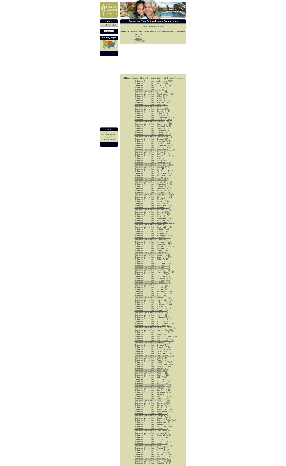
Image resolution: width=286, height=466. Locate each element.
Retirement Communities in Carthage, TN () (152, 111)
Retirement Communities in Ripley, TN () (151, 377)
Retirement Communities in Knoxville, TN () (153, 257)
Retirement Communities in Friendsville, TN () (153, 182)
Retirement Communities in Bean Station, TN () (154, 94)
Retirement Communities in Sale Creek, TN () (153, 390)
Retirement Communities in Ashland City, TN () (153, 85)
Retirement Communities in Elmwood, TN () (152, 167)
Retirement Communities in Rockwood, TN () (153, 384)
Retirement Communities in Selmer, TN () (151, 394)
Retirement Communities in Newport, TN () (152, 345)
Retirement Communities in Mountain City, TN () (154, 330)
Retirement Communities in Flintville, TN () (152, 178)
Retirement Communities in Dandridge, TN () (153, 148)
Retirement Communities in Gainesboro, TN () (153, 184)
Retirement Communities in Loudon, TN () (151, 285)
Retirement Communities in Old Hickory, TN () (153, 354)
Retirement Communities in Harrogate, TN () (152, 214)
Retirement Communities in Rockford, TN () (152, 381)
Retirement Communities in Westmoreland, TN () (154, 457)
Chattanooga (140, 41)
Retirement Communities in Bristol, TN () (151, 107)
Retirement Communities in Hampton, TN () (152, 208)
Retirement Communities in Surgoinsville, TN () (154, 424)
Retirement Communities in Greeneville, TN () (153, 205)
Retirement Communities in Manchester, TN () (153, 293)
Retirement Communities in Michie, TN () (151, 311)
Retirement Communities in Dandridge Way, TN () (155, 150)
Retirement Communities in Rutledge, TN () (152, 388)
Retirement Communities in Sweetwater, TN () (153, 427)
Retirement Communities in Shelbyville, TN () (153, 401)
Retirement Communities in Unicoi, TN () (151, 444)
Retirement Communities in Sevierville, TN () (153, 396)
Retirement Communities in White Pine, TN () (153, 459)
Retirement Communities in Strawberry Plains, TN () (156, 420)
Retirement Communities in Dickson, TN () (152, 154)
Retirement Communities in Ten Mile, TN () (152, 433)
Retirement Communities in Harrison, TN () (152, 212)
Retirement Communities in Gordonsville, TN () (153, 197)
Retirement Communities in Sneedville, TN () (153, 407)
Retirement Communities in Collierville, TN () (153, 133)
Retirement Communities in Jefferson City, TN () (154, 244)
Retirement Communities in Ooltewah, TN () (152, 358)
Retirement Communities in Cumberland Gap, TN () (155, 145)
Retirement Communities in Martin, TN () (151, 296)
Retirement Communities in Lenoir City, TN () (153, 276)
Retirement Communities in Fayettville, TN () (153, 175)
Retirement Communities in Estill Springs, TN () (154, 171)
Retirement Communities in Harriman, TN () (153, 210)
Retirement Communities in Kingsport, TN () (153, 253)
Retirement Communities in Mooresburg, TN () (153, 319)
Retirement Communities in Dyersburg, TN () (153, 163)
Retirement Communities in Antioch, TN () (151, 83)
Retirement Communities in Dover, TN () (151, 158)
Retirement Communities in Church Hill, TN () (153, 120)
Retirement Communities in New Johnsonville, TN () (156, 336)
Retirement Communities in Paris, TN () (151, 360)
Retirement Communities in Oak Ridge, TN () (153, 351)
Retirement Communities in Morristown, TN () (153, 321)
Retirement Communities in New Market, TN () (153, 339)
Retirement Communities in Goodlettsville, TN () (154, 195)
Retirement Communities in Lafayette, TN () (152, 266)
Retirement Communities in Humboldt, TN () (152, 233)
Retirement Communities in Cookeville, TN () (153, 137)
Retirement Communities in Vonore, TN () (151, 448)
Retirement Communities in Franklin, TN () (152, 180)
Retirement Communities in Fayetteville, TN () (153, 173)
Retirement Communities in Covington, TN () (153, 141)
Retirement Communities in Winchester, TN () (153, 461)
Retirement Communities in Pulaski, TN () (151, 373)
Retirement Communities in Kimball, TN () (151, 251)
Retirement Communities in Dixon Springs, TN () (154, 156)
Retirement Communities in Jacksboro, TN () (153, 238)
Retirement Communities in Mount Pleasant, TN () (155, 328)
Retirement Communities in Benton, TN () (151, 98)
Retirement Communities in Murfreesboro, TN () (154, 332)
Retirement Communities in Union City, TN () (153, 446)
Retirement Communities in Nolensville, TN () (153, 347)
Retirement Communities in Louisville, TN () (152, 287)
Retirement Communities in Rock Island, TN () (153, 379)
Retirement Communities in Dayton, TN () (151, 152)
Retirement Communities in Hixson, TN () (151, 225)
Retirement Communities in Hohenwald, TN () (153, 227)
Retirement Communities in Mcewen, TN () (152, 306)
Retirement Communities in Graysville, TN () (152, 201)
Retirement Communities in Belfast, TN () (151, 96)
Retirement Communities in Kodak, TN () (151, 259)
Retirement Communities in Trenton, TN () (151, 437)
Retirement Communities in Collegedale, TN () (153, 130)
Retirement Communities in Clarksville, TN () (153, 124)
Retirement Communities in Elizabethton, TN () (154, 165)
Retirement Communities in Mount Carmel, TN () (154, 324)
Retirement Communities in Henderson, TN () (153, 221)
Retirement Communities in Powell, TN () (151, 371)
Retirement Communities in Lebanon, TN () (152, 274)
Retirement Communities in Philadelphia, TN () (153, 362)
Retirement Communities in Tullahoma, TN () (153, 442)
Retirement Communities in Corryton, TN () (152, 139)
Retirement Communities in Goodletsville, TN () (154, 193)
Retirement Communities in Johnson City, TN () (154, 246)
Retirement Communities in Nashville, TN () (153, 334)
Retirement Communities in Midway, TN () (151, 313)
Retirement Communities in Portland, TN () (152, 369)
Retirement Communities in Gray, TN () (150, 199)
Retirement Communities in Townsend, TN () (153, 435)
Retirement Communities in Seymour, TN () (152, 399)
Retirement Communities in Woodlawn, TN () (153, 463)
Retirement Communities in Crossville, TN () (152, 143)
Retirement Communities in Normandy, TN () (153, 349)
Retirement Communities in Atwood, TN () (151, 92)
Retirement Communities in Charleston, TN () (153, 115)
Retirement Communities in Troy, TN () (150, 439)
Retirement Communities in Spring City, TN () (153, 416)
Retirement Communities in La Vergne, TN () (153, 263)
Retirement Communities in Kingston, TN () (152, 255)
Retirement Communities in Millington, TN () (152, 317)
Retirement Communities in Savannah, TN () (153, 392)
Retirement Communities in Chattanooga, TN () (154, 118)
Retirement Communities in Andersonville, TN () (154, 81)
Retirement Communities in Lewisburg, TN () (153, 278)
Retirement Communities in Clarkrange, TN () (153, 122)
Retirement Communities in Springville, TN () (153, 418)
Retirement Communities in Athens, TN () (151, 87)
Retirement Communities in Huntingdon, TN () (153, 236)
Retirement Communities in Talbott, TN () (151, 429)
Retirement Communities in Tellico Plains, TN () (154, 431)
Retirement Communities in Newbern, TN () (152, 343)
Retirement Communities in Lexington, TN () (152, 281)
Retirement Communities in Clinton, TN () (152, 128)
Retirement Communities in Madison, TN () (152, 289)
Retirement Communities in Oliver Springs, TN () (154, 356)
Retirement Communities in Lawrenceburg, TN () (154, 272)
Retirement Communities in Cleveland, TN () (153, 126)
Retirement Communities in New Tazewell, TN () (154, 341)
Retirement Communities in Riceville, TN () (152, 375)
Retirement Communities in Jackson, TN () (152, 240)
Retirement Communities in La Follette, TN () (153, 261)
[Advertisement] (153, 59)
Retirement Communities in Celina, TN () (151, 113)
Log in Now (108, 137)
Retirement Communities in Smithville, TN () (152, 403)
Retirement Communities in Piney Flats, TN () (153, 366)
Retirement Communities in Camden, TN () (152, 109)
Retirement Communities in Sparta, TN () (151, 414)
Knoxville (138, 39)
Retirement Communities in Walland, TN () (152, 450)
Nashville (138, 36)
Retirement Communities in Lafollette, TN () (152, 268)
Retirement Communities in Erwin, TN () (151, 169)
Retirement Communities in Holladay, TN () (152, 229)
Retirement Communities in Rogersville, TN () (153, 386)
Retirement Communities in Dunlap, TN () (151, 160)
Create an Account (109, 139)
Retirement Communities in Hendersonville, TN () (155, 223)
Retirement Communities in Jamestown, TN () (153, 242)
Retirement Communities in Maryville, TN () (153, 298)
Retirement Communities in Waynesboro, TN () (153, 454)
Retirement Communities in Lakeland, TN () (152, 270)
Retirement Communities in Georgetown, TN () (153, 190)
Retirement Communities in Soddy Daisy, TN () (153, 409)
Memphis (138, 34)
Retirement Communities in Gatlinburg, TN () (153, 188)
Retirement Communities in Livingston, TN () (153, 283)
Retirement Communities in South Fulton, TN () (154, 411)
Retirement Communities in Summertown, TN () (154, 422)
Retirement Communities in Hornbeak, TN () (152, 231)
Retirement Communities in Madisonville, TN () (153, 291)
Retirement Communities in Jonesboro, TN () (153, 248)
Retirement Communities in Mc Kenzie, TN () (153, 302)
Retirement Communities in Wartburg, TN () (152, 452)
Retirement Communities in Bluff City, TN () (152, 102)
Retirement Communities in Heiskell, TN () (152, 216)
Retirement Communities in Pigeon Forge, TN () (154, 364)
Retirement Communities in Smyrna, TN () (152, 405)
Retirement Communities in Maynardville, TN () (154, 300)
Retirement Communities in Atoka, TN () (151, 90)
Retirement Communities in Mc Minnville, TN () (153, 304)
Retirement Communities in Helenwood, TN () (153, 218)
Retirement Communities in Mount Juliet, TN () (153, 326)
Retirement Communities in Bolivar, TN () (151, 105)
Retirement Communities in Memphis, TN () (153, 308)
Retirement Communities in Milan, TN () (151, 315)
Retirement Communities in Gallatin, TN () (152, 186)
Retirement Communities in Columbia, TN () (153, 135)
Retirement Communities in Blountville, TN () (153, 100)
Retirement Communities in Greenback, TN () (153, 203)
